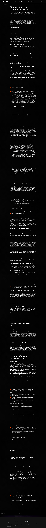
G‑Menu (38, 1)
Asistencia (16, 1)
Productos (11, 1)
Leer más (27, 524)
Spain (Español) (41, 1)
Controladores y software (21, 1)
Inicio (1, 4)
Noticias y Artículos (32, 1)
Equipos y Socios (27, 1)
